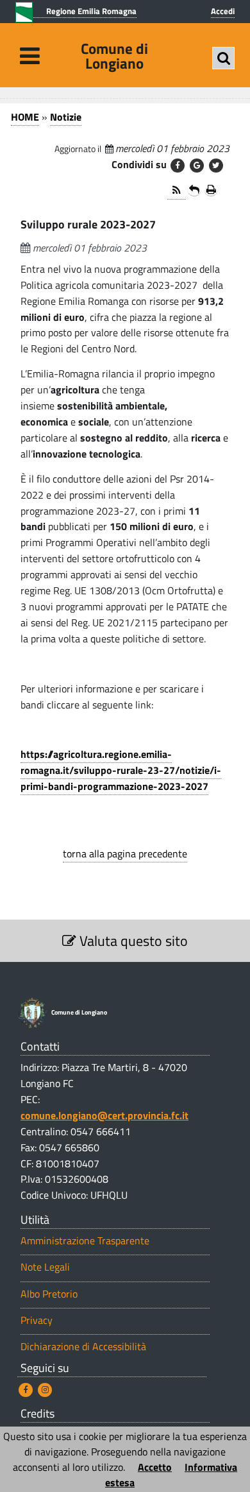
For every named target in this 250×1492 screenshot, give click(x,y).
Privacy (37, 1320)
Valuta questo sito (132, 940)
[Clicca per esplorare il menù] (29, 55)
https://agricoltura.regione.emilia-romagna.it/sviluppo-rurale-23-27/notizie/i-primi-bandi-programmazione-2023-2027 (121, 770)
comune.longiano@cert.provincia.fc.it (104, 1115)
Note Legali (45, 1267)
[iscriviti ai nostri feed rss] (176, 191)
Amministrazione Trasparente (85, 1241)
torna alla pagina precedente (125, 853)
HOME (25, 116)
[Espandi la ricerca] (223, 58)
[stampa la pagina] (211, 189)
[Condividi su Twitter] (216, 166)
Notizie (65, 116)
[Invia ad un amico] (194, 189)
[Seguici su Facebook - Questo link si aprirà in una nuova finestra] (26, 1390)
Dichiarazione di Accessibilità (83, 1347)
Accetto (155, 1467)
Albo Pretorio (49, 1294)
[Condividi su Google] (197, 166)
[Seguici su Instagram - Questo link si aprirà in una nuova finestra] (45, 1390)
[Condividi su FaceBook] (178, 166)
